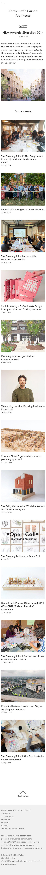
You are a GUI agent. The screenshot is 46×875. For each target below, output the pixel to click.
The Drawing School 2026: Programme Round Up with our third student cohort (22, 159)
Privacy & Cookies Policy (12, 855)
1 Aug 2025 (6, 762)
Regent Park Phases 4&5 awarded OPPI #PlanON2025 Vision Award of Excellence (22, 606)
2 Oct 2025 (6, 612)
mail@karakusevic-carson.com (16, 836)
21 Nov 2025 (6, 512)
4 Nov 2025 (6, 559)
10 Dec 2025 (6, 462)
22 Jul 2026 (6, 212)
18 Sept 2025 (6, 712)
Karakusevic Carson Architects (23, 13)
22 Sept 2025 (7, 662)
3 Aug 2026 (6, 166)
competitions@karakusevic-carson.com (20, 842)
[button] (3, 3)
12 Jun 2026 (6, 262)
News (23, 26)
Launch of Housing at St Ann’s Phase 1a (22, 209)
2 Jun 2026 (6, 312)
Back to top (23, 796)
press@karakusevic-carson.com (16, 839)
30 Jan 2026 (6, 412)
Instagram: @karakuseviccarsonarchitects (21, 848)
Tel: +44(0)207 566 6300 (12, 829)
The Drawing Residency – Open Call (20, 556)
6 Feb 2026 (6, 362)
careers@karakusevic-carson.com (17, 845)
